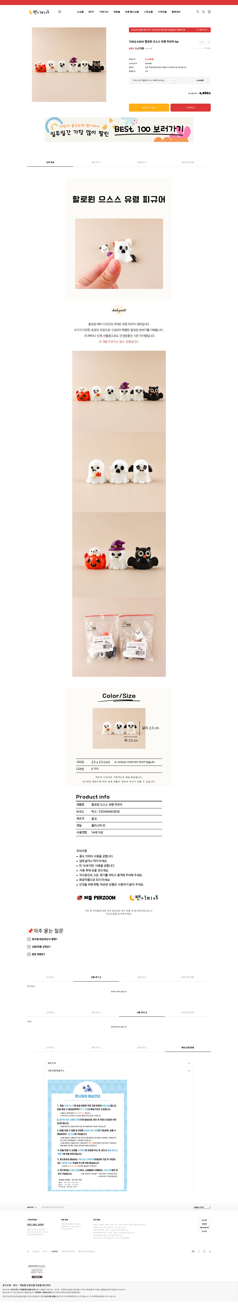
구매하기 (190, 107)
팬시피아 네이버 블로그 (86, 1251)
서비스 (45, 1251)
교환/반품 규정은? (41, 946)
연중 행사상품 (132, 11)
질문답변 (204, 1224)
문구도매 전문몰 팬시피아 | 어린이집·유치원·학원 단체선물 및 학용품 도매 (169, 30)
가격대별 (162, 11)
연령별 (116, 11)
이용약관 (54, 1251)
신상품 (80, 11)
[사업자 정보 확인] (122, 1230)
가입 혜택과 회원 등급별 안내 (52, 1207)
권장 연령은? (38, 954)
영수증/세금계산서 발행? (44, 939)
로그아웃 (204, 1231)
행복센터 (176, 11)
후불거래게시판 (204, 1227)
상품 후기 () (96, 162)
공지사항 (204, 1220)
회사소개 (36, 1251)
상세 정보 (50, 162)
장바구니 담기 (149, 107)
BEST (92, 11)
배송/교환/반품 (188, 162)
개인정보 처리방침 (68, 1251)
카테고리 (104, 11)
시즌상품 (148, 11)
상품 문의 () (142, 162)
